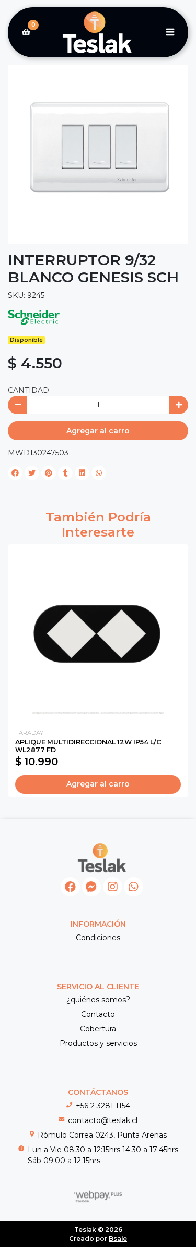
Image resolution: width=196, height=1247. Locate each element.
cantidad (28, 390)
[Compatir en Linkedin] (82, 473)
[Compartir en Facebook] (15, 473)
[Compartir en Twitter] (32, 473)
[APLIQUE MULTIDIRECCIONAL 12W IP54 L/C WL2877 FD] (98, 634)
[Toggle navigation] (170, 32)
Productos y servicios (98, 1043)
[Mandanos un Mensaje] (91, 886)
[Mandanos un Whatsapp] (133, 886)
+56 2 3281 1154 (103, 1106)
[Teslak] (98, 32)
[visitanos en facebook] (70, 886)
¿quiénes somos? (98, 999)
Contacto (98, 1014)
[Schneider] (34, 316)
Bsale (118, 1238)
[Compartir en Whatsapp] (98, 473)
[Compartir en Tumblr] (65, 473)
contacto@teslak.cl (102, 1120)
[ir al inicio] (102, 858)
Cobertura (98, 1028)
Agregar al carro (98, 430)
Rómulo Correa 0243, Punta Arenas (102, 1135)
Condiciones (98, 937)
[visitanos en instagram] (112, 886)
